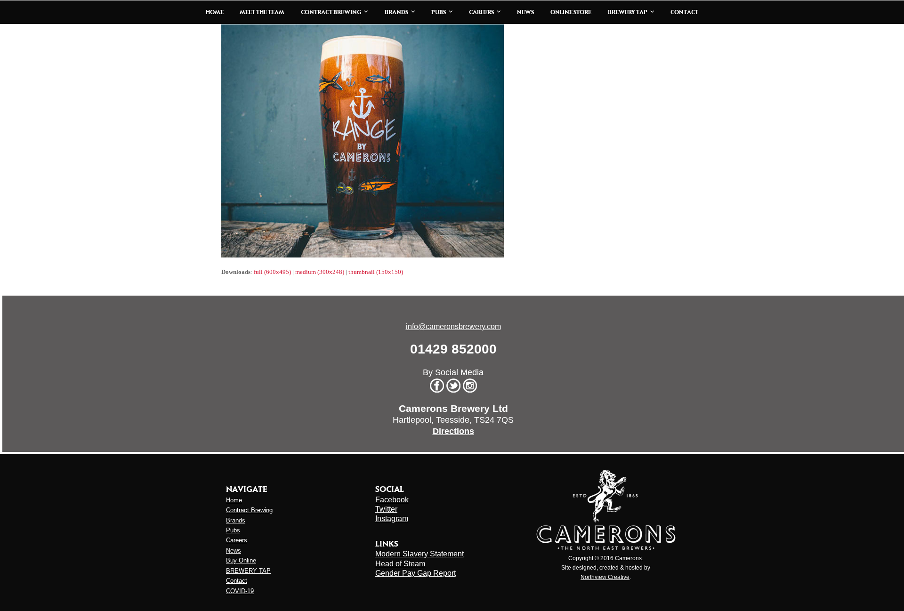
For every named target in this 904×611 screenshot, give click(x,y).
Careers (236, 540)
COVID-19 (240, 591)
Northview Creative (605, 577)
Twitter (386, 509)
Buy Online (241, 560)
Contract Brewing (249, 510)
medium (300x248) (319, 271)
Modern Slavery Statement (419, 554)
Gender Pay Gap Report (415, 573)
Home (234, 500)
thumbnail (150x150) (375, 271)
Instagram (391, 519)
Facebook (392, 500)
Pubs (233, 530)
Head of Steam (400, 564)
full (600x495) (272, 271)
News (233, 550)
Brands (235, 520)
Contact (236, 580)
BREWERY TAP (248, 570)
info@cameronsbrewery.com (453, 326)
